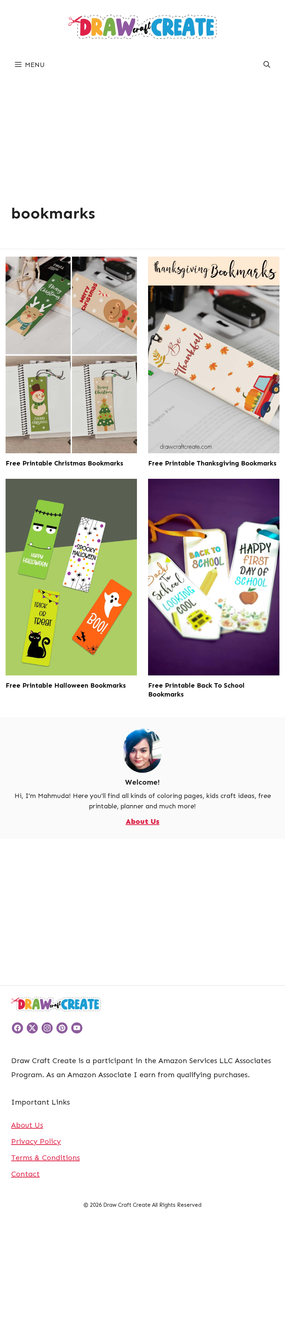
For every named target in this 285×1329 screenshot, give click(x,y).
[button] (267, 65)
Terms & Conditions (45, 1157)
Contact (25, 1173)
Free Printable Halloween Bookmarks (66, 685)
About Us (143, 821)
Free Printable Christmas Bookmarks (64, 463)
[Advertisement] (142, 131)
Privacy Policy (36, 1141)
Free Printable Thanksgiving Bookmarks (212, 463)
